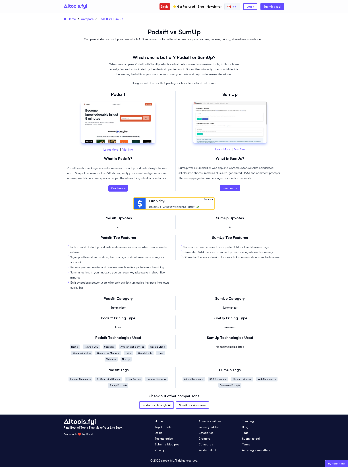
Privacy (160, 450)
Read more (118, 188)
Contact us (205, 444)
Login (250, 6)
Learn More (111, 149)
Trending (248, 421)
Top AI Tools (163, 427)
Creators (204, 438)
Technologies (164, 438)
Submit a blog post (167, 444)
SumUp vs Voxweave (192, 405)
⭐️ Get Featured (184, 6)
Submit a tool (272, 6)
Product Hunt (207, 450)
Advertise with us (209, 421)
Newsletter (214, 6)
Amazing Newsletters (256, 450)
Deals (164, 6)
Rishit (89, 434)
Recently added (208, 427)
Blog (201, 6)
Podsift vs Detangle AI (156, 405)
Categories (205, 433)
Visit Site (127, 149)
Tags (245, 433)
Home (72, 19)
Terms (246, 444)
